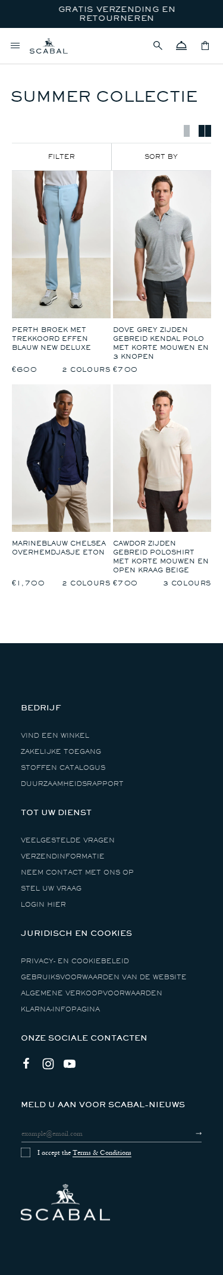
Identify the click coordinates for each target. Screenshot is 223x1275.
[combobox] (162, 156)
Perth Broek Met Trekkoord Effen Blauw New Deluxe (51, 339)
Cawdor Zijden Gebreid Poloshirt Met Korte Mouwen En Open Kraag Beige (161, 557)
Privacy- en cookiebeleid (75, 961)
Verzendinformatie (63, 856)
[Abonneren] (188, 1133)
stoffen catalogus (63, 768)
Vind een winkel (55, 735)
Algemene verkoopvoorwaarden (91, 993)
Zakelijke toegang (61, 751)
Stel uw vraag (51, 888)
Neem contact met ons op (77, 872)
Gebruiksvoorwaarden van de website (104, 977)
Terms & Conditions (102, 1152)
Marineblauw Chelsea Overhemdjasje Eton (59, 548)
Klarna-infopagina (60, 1009)
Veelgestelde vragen (68, 840)
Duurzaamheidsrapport (72, 784)
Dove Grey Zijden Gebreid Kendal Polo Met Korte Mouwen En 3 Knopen (161, 343)
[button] (158, 46)
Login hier (43, 904)
